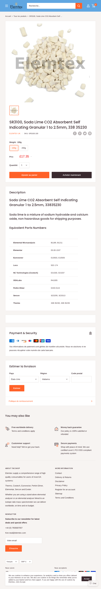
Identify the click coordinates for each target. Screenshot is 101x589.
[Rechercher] (78, 6)
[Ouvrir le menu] (6, 6)
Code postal (76, 373)
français (9, 562)
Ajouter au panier (29, 175)
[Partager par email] (90, 133)
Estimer (16, 388)
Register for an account (65, 489)
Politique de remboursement (21, 401)
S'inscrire (13, 548)
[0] (93, 5)
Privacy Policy (61, 485)
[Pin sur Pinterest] (80, 133)
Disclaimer (59, 481)
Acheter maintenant (72, 175)
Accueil (8, 16)
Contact (58, 473)
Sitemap (58, 493)
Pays (11, 373)
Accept (86, 579)
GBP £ (23, 562)
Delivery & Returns (63, 477)
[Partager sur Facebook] (75, 133)
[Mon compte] (88, 5)
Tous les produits (20, 16)
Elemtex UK (14, 133)
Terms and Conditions (64, 498)
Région (43, 373)
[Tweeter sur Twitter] (85, 133)
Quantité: (13, 165)
